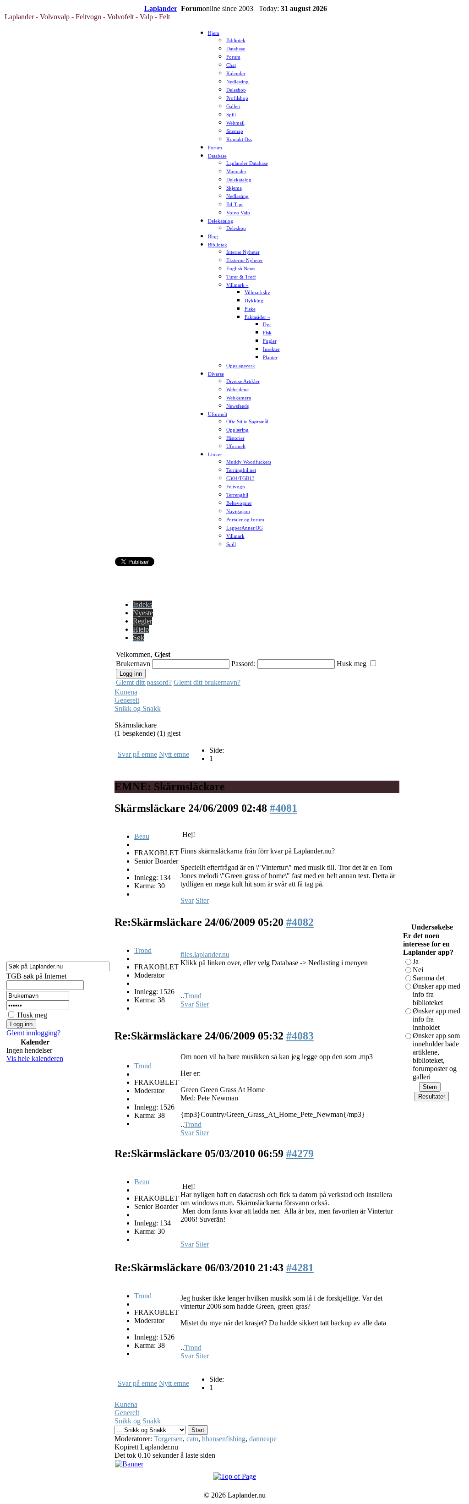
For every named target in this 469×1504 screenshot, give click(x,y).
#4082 (300, 922)
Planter (270, 357)
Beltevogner (239, 503)
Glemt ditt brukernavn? (207, 682)
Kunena (126, 692)
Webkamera (238, 397)
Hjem (213, 33)
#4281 (300, 1268)
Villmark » (237, 285)
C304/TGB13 (240, 478)
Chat (231, 65)
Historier (235, 438)
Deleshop (236, 90)
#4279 (300, 1153)
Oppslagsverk (240, 365)
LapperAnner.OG (244, 528)
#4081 (283, 808)
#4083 (300, 1036)
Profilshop (237, 98)
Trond (143, 950)
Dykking (254, 300)
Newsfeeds (237, 406)
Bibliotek (235, 40)
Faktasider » (257, 317)
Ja (416, 961)
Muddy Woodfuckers (248, 462)
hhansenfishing (223, 1439)
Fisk (267, 332)
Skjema (234, 188)
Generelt (127, 700)
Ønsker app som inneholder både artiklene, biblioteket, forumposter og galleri (436, 1056)
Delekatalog (238, 179)
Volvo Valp (238, 212)
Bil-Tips (234, 204)
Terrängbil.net (241, 470)
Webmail (235, 123)
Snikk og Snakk (138, 708)
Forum (233, 57)
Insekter (271, 349)
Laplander (160, 8)
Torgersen (168, 1439)
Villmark (235, 536)
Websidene (237, 389)
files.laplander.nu (204, 954)
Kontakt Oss (239, 139)
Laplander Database (247, 163)
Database (235, 48)
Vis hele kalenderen (34, 1058)
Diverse (216, 374)
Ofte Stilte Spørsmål (247, 421)
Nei (418, 969)
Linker (215, 454)
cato (192, 1439)
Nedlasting (237, 81)
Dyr (267, 324)
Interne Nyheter (243, 252)
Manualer (236, 171)
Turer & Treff (241, 276)
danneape (263, 1439)
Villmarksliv (257, 292)
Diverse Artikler (243, 381)
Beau (141, 836)
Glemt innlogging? (33, 1033)
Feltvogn (235, 486)
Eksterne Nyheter (244, 260)
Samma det (429, 978)
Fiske (250, 309)
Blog (213, 236)
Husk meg (32, 1015)
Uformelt (217, 414)
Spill (231, 114)
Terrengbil (237, 495)
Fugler (270, 341)
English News (240, 268)
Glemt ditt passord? (144, 682)
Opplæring (237, 429)
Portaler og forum (245, 519)
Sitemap (234, 131)
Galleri (233, 106)
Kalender (235, 73)
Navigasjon (238, 511)
